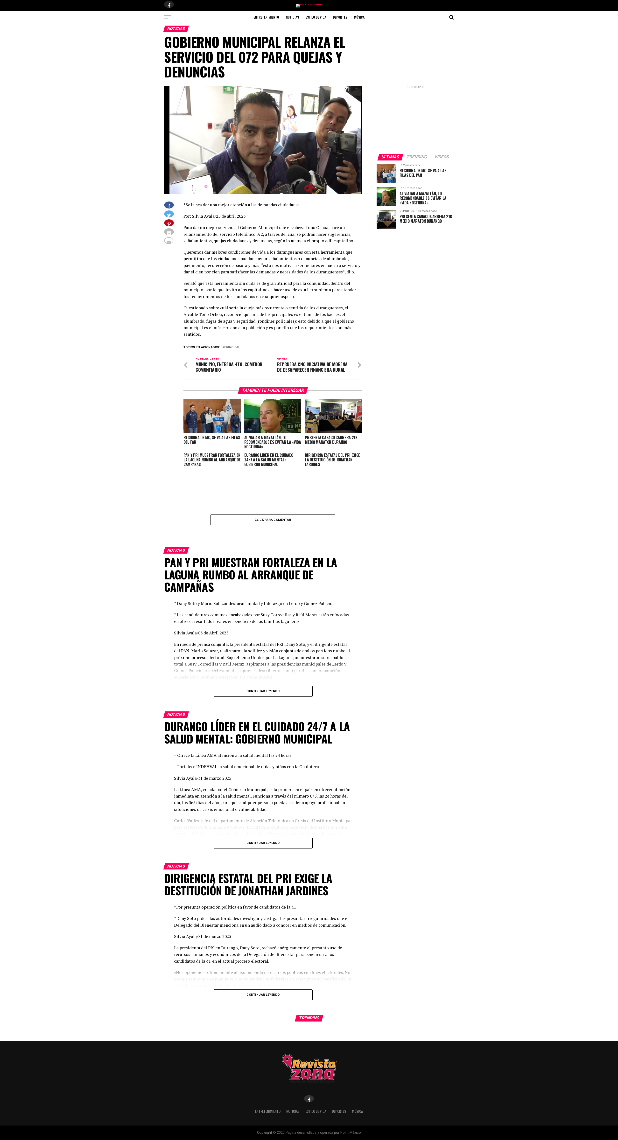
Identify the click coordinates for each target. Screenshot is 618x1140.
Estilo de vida (316, 17)
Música (359, 17)
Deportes (340, 17)
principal (232, 347)
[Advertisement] (415, 119)
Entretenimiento (266, 17)
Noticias (292, 17)
